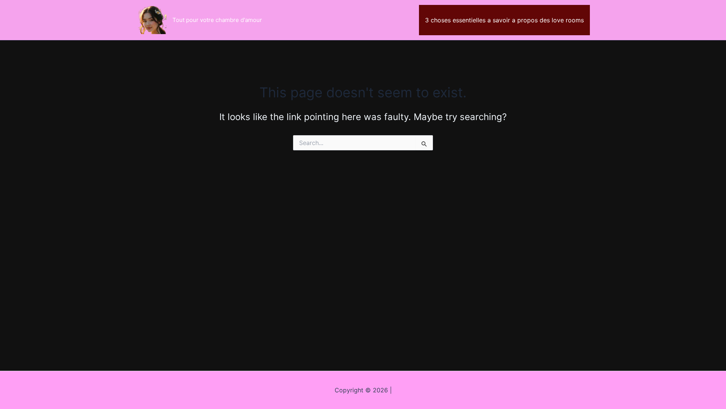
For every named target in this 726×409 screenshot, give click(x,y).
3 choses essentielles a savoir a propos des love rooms (504, 20)
